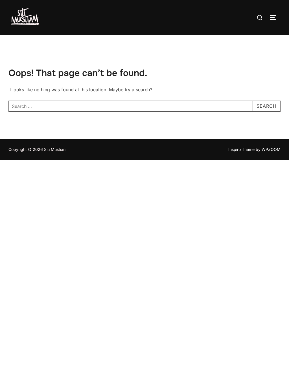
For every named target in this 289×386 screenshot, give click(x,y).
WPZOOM (271, 149)
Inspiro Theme (241, 149)
